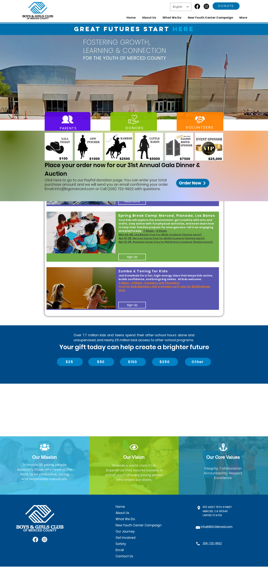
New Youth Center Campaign (138, 525)
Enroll (120, 550)
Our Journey (125, 531)
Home (120, 506)
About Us (122, 513)
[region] (132, 237)
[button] (134, 77)
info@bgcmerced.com (74, 188)
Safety (121, 544)
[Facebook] (197, 6)
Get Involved (125, 537)
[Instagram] (206, 6)
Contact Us (124, 556)
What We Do (125, 519)
